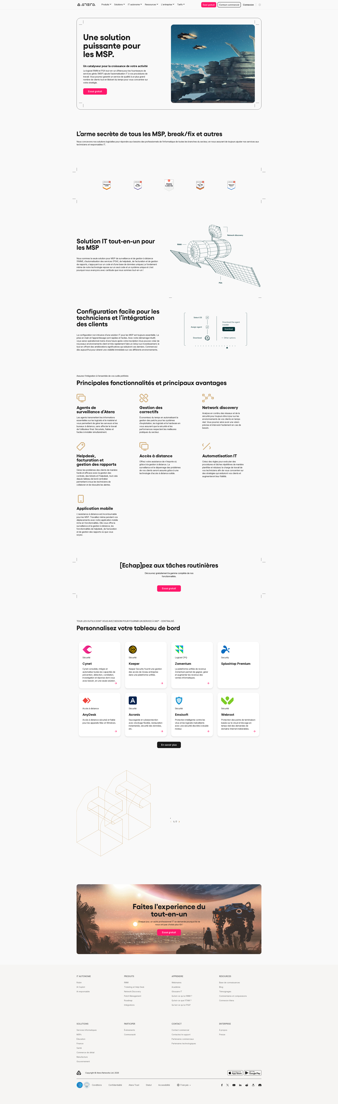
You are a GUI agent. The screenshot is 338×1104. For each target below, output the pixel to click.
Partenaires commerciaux (183, 1039)
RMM (126, 982)
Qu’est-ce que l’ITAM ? (181, 1000)
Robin (79, 982)
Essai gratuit (209, 5)
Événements (129, 1030)
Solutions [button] (118, 4)
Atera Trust (134, 1085)
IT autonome (84, 976)
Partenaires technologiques (184, 1043)
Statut (149, 1085)
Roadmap (128, 1000)
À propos (223, 1030)
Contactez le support (181, 1034)
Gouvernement (83, 1061)
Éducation (81, 1039)
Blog (221, 987)
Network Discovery (132, 991)
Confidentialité (115, 1085)
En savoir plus (169, 744)
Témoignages (225, 991)
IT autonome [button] (134, 4)
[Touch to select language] (259, 4)
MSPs (79, 1034)
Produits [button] (105, 4)
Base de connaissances (229, 982)
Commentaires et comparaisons (233, 996)
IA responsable (83, 991)
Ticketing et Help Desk (134, 987)
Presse (222, 1034)
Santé (79, 1048)
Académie (176, 987)
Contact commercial (229, 5)
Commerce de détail (85, 1052)
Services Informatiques (87, 1030)
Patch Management (132, 996)
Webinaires (176, 982)
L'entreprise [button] (166, 4)
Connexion (248, 5)
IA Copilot (81, 987)
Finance (80, 1043)
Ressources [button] (150, 4)
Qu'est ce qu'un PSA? (181, 1005)
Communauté (130, 1034)
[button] (179, 822)
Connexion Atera (226, 1000)
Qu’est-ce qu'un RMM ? (182, 996)
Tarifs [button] (180, 4)
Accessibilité (164, 1085)
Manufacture (82, 1057)
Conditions (97, 1085)
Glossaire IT (177, 991)
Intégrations (129, 1005)
